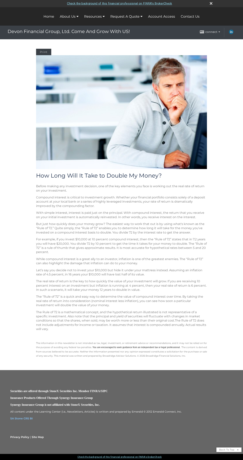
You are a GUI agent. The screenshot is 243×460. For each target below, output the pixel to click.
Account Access (161, 16)
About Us (68, 16)
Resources (93, 16)
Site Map (38, 437)
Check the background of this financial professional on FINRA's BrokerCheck (119, 3)
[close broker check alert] (211, 3)
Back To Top (227, 449)
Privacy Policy (19, 437)
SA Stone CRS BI (21, 418)
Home (48, 16)
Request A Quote (125, 16)
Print (43, 52)
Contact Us (190, 16)
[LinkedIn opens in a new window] (231, 33)
